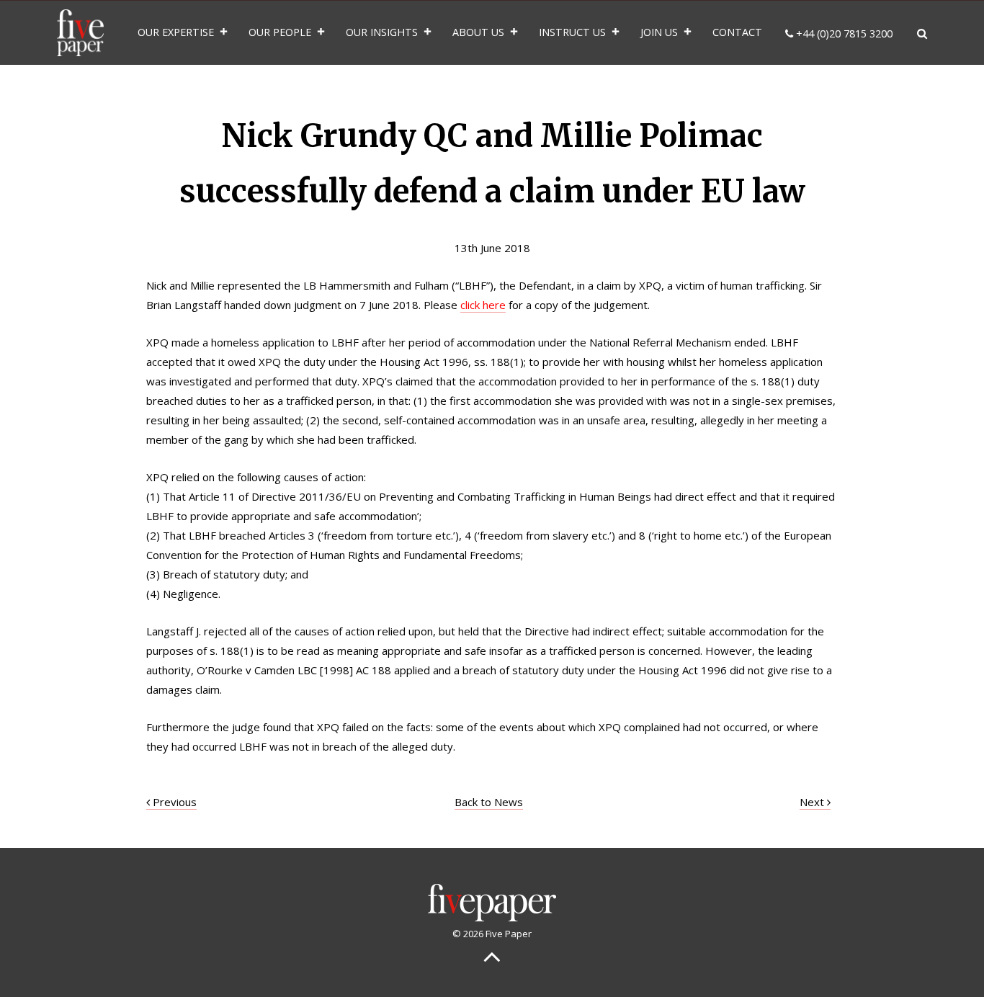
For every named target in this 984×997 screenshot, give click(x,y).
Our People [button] (280, 32)
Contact (737, 32)
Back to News (489, 802)
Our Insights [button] (382, 32)
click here (483, 305)
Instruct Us (572, 32)
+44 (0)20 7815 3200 (843, 33)
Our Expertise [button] (176, 32)
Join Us (659, 32)
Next (813, 802)
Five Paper (80, 32)
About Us (478, 32)
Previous (173, 802)
